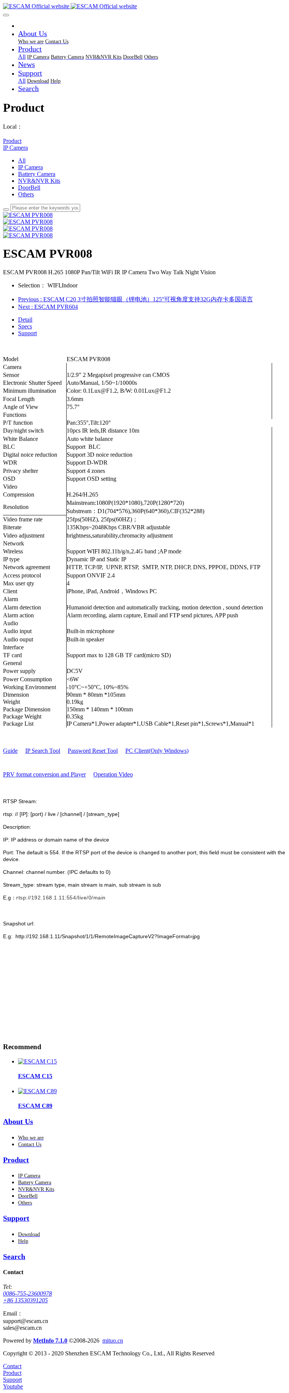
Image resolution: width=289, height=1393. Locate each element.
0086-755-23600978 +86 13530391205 (27, 1296)
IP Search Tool (42, 750)
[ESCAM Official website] (144, 6)
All (22, 56)
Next (48, 307)
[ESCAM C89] (37, 1091)
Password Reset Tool (93, 750)
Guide (10, 750)
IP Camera (15, 147)
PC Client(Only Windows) (157, 750)
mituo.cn (112, 1340)
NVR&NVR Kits (39, 181)
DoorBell (29, 187)
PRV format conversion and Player (44, 774)
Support (27, 333)
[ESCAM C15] (37, 1061)
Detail (25, 319)
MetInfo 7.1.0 (50, 1340)
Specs (25, 326)
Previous (135, 299)
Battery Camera (36, 174)
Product (12, 141)
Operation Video (113, 774)
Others (26, 194)
